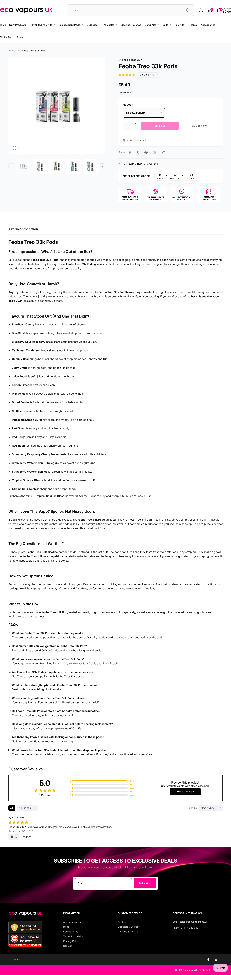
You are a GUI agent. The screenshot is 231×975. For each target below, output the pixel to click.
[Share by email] (155, 152)
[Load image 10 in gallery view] (40, 166)
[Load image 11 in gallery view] (56, 166)
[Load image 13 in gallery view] (90, 166)
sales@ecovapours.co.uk (193, 921)
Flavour (128, 104)
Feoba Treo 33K (130, 59)
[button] (19, 25)
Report (27, 836)
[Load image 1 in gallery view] (23, 166)
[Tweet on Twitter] (138, 152)
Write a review (185, 791)
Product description (23, 229)
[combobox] (130, 10)
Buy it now (199, 125)
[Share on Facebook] (130, 152)
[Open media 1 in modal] (56, 106)
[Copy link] (163, 152)
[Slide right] (102, 166)
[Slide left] (38, 43)
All (11, 807)
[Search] (187, 10)
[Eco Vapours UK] (25, 914)
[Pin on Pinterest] (146, 152)
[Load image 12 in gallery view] (73, 166)
